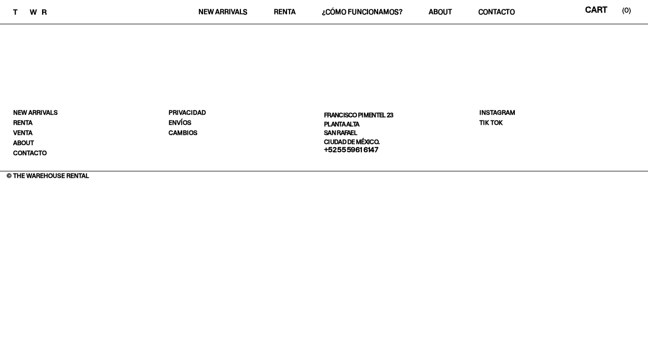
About (440, 12)
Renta (285, 12)
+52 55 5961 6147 (351, 150)
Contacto (496, 12)
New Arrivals (223, 12)
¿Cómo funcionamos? (362, 12)
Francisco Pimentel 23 (358, 115)
